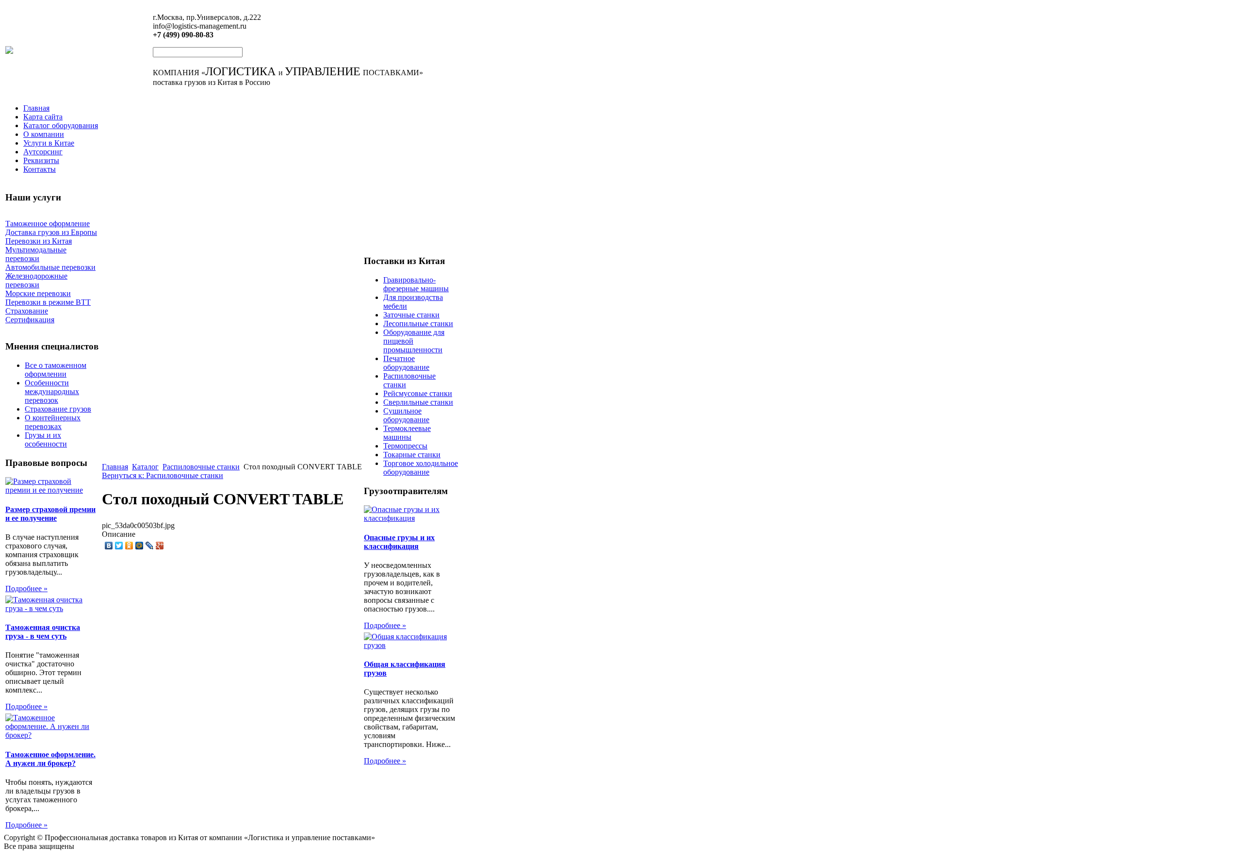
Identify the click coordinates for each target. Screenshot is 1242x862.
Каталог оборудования (60, 125)
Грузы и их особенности (46, 439)
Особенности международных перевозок (52, 391)
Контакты (39, 169)
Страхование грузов (58, 409)
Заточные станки (411, 315)
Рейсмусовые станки (417, 393)
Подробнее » (26, 588)
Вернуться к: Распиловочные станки (162, 475)
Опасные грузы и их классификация (399, 541)
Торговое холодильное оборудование (420, 467)
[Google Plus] (160, 545)
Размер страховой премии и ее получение (50, 513)
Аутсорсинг (43, 152)
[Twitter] (119, 545)
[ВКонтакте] (109, 545)
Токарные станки (412, 454)
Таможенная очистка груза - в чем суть (42, 631)
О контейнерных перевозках (53, 422)
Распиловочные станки (201, 467)
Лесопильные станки (418, 323)
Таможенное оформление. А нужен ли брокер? (50, 758)
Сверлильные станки (418, 402)
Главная (36, 108)
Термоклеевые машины (407, 432)
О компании (43, 134)
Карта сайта (43, 117)
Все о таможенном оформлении (55, 369)
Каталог (145, 467)
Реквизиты (41, 160)
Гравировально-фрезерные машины (416, 284)
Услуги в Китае (48, 143)
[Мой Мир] (139, 545)
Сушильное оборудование (406, 415)
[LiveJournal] (150, 545)
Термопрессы (405, 446)
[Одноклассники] (129, 545)
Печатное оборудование (406, 362)
